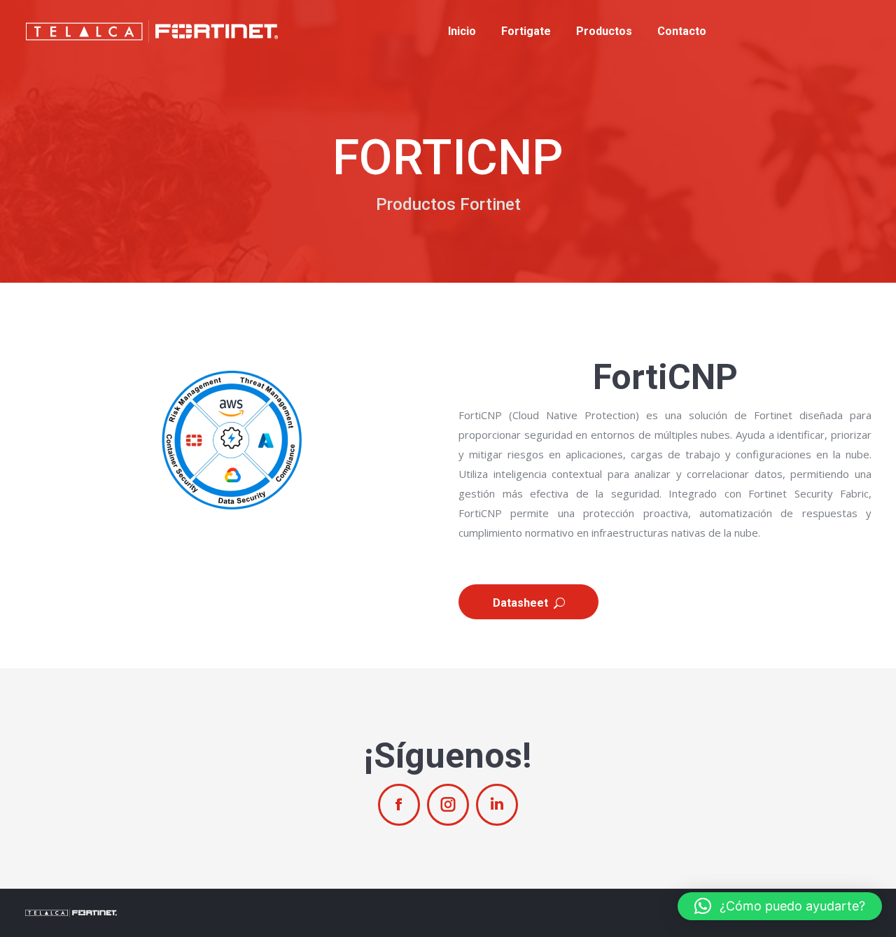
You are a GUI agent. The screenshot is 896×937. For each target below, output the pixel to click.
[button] (780, 906)
